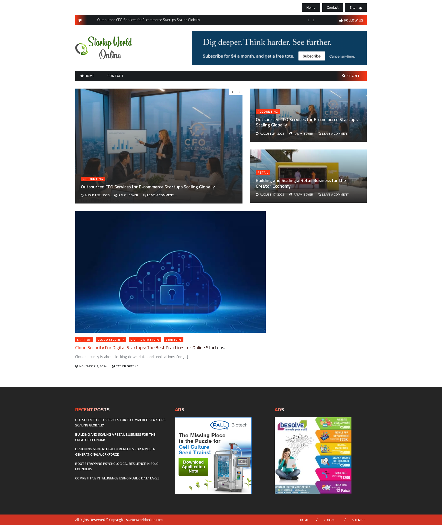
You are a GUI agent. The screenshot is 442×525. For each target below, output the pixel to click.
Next (313, 20)
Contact (332, 7)
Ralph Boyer (303, 133)
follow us (353, 20)
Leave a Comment (335, 133)
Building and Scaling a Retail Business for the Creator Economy (301, 183)
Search (354, 75)
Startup (84, 339)
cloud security (110, 339)
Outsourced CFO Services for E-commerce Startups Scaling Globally (307, 122)
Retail (263, 172)
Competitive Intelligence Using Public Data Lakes (117, 478)
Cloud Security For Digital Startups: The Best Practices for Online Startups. (150, 347)
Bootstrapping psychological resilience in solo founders (117, 466)
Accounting (268, 111)
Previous (308, 20)
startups (173, 339)
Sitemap (356, 7)
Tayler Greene (127, 366)
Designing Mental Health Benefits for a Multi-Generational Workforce (115, 452)
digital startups (144, 339)
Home (311, 7)
